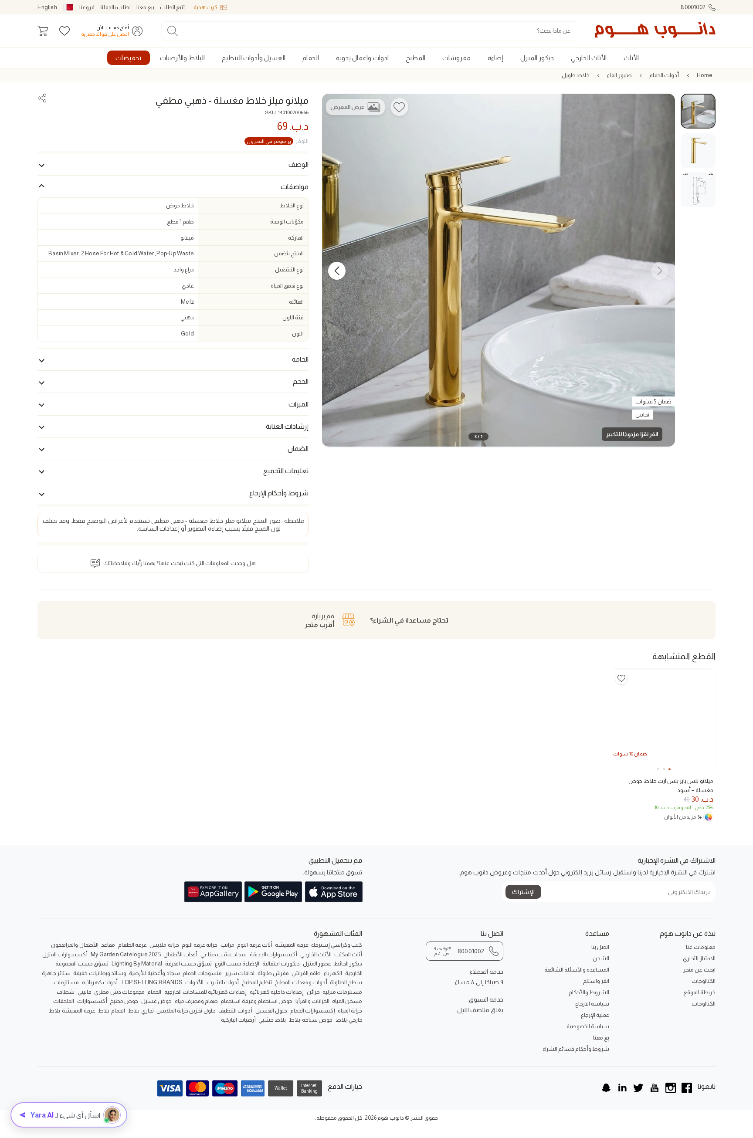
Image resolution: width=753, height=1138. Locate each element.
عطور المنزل (317, 963)
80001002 (693, 7)
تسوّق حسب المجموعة (82, 963)
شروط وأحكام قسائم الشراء (576, 1049)
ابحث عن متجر (699, 969)
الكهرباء (333, 973)
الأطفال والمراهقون (74, 945)
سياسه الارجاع (592, 1003)
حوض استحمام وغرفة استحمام (256, 1001)
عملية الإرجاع (595, 1015)
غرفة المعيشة (291, 945)
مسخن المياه (347, 1001)
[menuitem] (631, 57)
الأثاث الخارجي (316, 954)
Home (705, 75)
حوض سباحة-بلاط (310, 1019)
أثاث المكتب (348, 954)
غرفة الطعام (132, 945)
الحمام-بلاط (111, 1010)
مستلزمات (66, 982)
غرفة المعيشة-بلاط (72, 1010)
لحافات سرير (239, 973)
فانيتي (85, 992)
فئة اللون (293, 317)
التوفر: (278, 141)
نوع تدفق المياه (287, 285)
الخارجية (354, 973)
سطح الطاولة (346, 982)
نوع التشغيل (289, 269)
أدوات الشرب (223, 982)
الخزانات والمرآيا (312, 1001)
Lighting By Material (137, 963)
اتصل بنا (600, 947)
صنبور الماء (619, 75)
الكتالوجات (703, 981)
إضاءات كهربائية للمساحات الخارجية (205, 992)
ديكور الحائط (348, 963)
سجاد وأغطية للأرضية (154, 973)
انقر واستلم (596, 981)
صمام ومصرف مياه (196, 1001)
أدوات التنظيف (235, 1010)
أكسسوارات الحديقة (273, 954)
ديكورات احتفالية (281, 963)
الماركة (296, 237)
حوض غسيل (156, 1001)
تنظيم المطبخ (257, 982)
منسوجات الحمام (202, 973)
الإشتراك (523, 891)
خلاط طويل (576, 75)
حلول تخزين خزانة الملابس (186, 1010)
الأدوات (194, 982)
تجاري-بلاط (141, 1010)
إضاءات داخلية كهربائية (277, 992)
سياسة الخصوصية (587, 1026)
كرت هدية (205, 7)
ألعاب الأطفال (180, 954)
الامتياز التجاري (699, 958)
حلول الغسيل (271, 1010)
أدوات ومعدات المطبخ (301, 982)
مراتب (227, 945)
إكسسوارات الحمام (312, 1010)
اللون (298, 333)
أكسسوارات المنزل (65, 954)
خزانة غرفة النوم (199, 945)
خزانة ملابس (164, 945)
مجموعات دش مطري (119, 992)
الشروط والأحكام (589, 992)
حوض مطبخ (124, 1001)
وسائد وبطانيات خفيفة (99, 973)
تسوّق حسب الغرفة (188, 963)
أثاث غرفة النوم (254, 945)
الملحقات (63, 1001)
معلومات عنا (700, 947)
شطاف (66, 992)
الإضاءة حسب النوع (237, 963)
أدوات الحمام (664, 75)
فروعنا (87, 7)
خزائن (313, 992)
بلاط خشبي (272, 1019)
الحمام (154, 992)
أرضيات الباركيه (238, 1019)
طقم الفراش (306, 973)
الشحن (601, 958)
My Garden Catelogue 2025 (126, 954)
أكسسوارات (92, 1001)
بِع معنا (601, 1037)
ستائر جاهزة (56, 973)
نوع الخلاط (292, 205)
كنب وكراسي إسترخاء (336, 945)
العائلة (296, 301)
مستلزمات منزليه (342, 992)
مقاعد (108, 945)
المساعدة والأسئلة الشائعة (576, 969)
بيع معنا (145, 7)
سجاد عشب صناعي (223, 954)
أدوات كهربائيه (100, 982)
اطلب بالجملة (115, 7)
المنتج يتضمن (289, 253)
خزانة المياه (350, 1010)
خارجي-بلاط (349, 1019)
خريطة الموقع (699, 992)
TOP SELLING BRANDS (151, 982)
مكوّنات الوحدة (287, 221)
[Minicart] (42, 31)
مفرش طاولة (273, 973)
